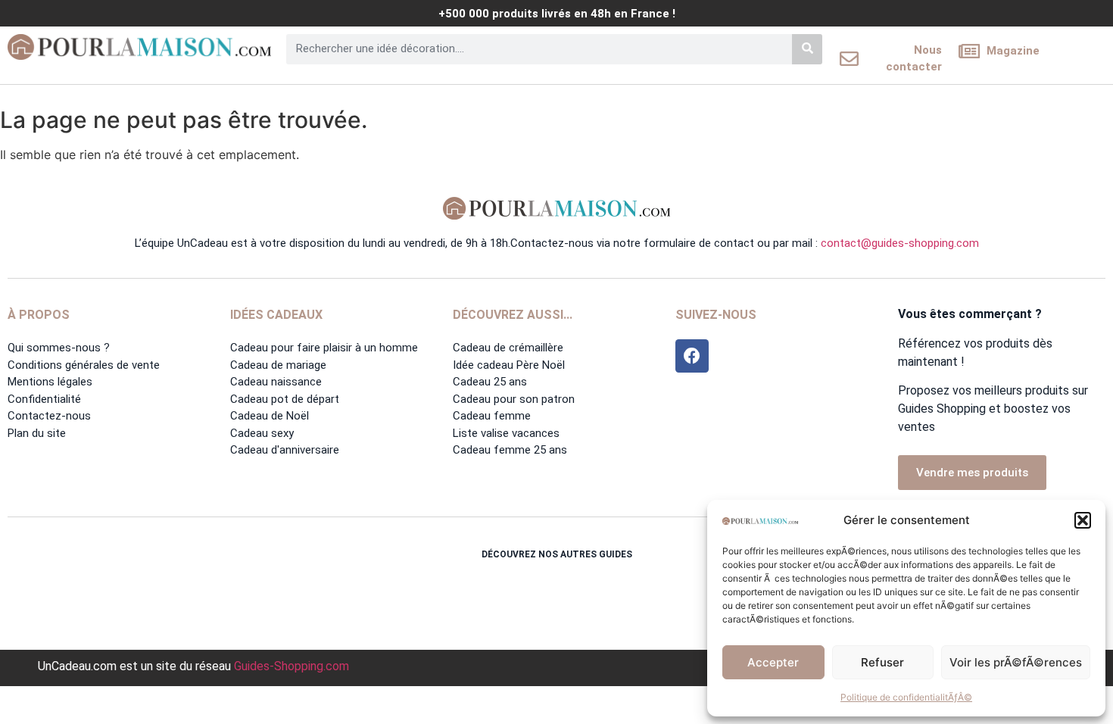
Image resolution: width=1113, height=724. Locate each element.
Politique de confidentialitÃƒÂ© (906, 697)
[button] (1082, 520)
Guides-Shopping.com (291, 666)
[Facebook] (692, 356)
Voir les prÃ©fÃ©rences (1015, 662)
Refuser (882, 662)
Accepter (773, 662)
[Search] (807, 49)
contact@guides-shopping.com (900, 243)
